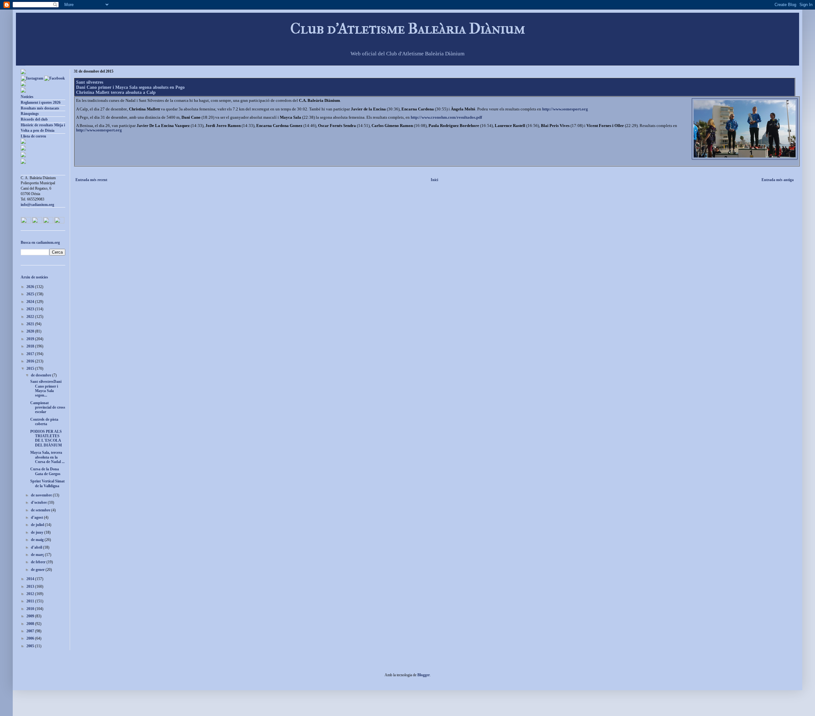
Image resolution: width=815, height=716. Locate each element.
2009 (30, 616)
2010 (30, 609)
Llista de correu (33, 136)
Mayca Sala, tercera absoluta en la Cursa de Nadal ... (47, 457)
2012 (30, 594)
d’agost (37, 517)
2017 (30, 354)
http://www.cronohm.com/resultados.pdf (446, 117)
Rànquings (30, 113)
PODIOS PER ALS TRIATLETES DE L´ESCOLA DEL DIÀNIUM (46, 438)
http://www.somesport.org (565, 109)
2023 (30, 309)
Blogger (423, 675)
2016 (30, 361)
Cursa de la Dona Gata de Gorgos (45, 471)
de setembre (41, 510)
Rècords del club (34, 119)
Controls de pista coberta (44, 421)
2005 (30, 646)
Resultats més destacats (40, 108)
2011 (30, 601)
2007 (30, 631)
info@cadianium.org (37, 204)
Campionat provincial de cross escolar (47, 407)
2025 (30, 294)
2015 (30, 368)
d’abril (37, 547)
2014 (30, 579)
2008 (30, 623)
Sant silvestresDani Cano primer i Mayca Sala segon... (45, 388)
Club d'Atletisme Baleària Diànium (407, 28)
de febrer (38, 562)
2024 (30, 301)
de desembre (41, 375)
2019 (30, 339)
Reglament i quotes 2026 (40, 102)
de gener (38, 569)
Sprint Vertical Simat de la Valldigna (47, 483)
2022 (30, 316)
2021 (30, 324)
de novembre (42, 495)
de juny (37, 532)
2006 (30, 638)
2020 (30, 331)
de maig (38, 539)
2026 (30, 286)
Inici (434, 180)
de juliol (38, 525)
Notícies (27, 97)
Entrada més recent (91, 180)
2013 (30, 586)
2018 (30, 346)
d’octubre (39, 502)
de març (38, 554)
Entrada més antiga (778, 180)
